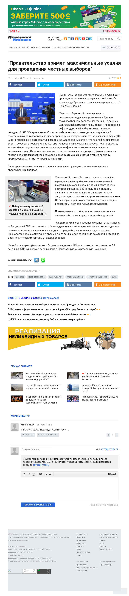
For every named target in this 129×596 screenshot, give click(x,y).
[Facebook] (72, 38)
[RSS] (65, 38)
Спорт (63, 47)
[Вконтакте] (69, 38)
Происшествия (73, 47)
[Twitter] (80, 38)
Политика (25, 47)
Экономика (35, 47)
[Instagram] (87, 38)
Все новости (14, 47)
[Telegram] (90, 38)
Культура (56, 47)
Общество (46, 47)
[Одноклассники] (76, 38)
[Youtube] (83, 38)
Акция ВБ (85, 47)
